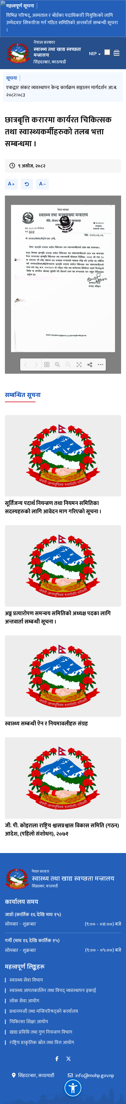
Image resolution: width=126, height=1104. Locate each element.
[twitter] (68, 1057)
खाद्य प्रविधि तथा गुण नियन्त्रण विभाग (40, 1030)
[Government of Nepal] (18, 51)
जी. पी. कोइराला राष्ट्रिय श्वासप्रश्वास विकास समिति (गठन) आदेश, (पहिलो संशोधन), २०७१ (62, 827)
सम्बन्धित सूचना (23, 393)
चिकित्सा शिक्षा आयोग (28, 1020)
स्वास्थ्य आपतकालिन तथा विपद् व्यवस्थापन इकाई (52, 988)
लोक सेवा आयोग (24, 999)
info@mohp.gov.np (94, 1073)
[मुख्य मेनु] (116, 50)
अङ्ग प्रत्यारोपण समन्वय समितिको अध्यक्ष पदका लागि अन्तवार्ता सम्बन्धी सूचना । (58, 615)
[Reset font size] (27, 182)
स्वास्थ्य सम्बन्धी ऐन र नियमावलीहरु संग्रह (46, 721)
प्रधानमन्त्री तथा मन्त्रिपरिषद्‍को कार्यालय (43, 1009)
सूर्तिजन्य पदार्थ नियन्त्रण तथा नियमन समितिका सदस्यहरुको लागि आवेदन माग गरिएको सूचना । (53, 505)
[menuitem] (63, 922)
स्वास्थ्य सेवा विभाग (26, 978)
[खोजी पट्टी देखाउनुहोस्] (107, 50)
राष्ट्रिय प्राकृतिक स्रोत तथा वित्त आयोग (41, 1040)
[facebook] (56, 1057)
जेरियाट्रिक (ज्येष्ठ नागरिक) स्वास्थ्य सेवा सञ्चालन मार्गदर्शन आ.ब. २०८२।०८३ (61, 89)
